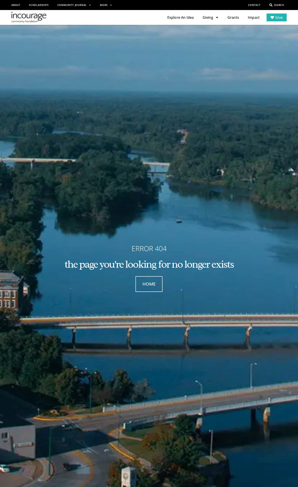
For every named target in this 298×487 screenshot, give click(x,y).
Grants (233, 17)
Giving (208, 17)
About (15, 5)
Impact (254, 17)
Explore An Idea (180, 17)
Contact (254, 5)
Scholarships (39, 5)
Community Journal (72, 5)
